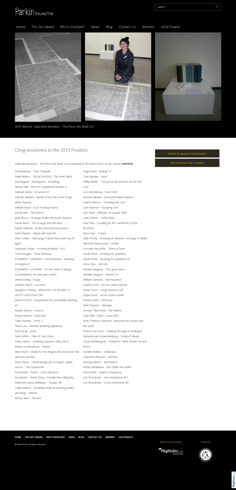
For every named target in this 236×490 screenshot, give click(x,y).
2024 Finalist (170, 27)
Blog (109, 27)
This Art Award (43, 27)
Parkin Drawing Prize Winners (187, 153)
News (95, 27)
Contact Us (127, 27)
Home (20, 27)
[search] (217, 6)
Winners (148, 27)
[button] (234, 484)
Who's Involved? (72, 27)
